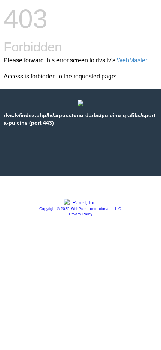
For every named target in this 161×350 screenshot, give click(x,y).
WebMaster (132, 60)
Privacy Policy (80, 214)
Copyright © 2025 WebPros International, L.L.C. (80, 209)
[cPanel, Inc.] (80, 202)
